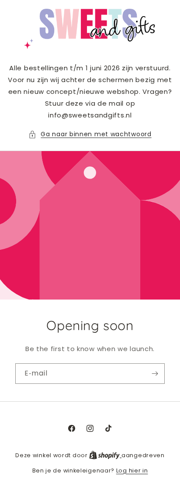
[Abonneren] (154, 373)
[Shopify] (105, 455)
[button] (89, 134)
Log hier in (132, 470)
